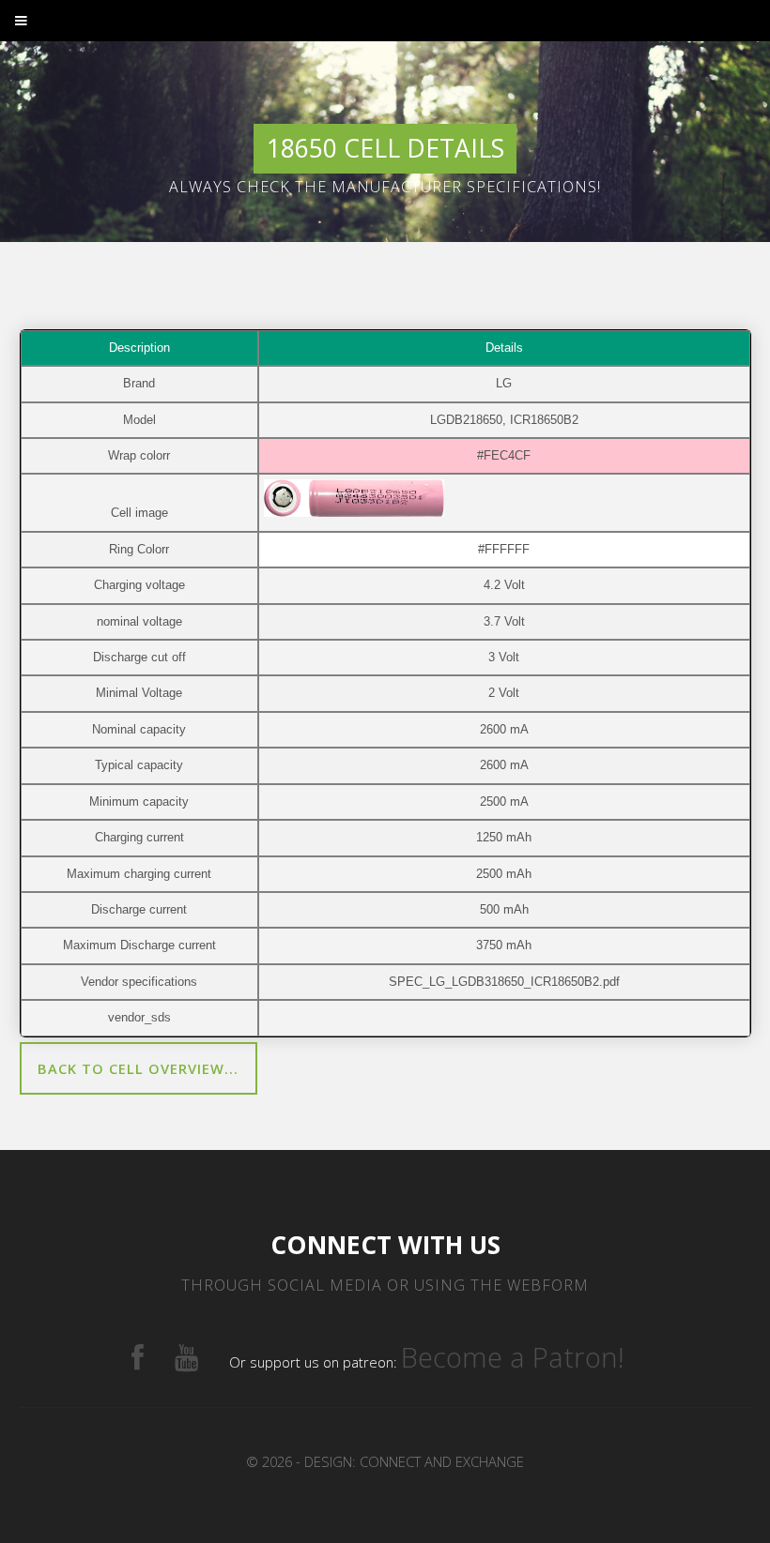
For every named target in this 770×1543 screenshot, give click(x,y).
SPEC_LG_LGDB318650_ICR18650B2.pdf (504, 982)
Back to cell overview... (138, 1068)
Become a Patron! (512, 1357)
